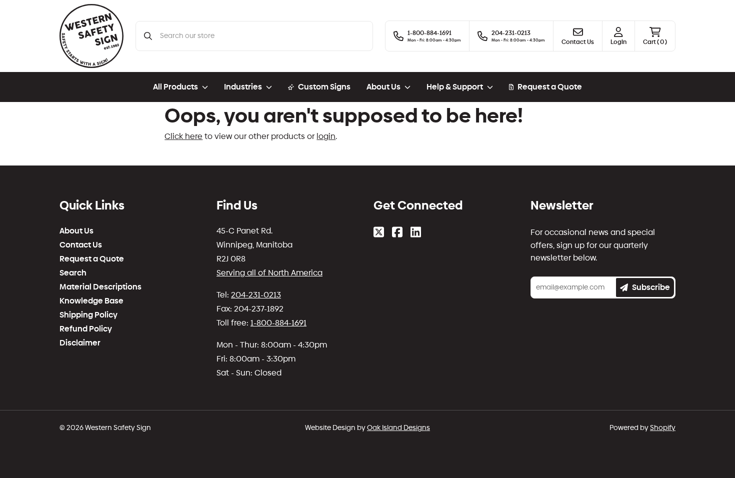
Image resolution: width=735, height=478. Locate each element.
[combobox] (262, 36)
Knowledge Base (92, 301)
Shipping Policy (89, 315)
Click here (183, 136)
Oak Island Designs (398, 428)
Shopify (663, 428)
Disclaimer (80, 343)
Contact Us (81, 245)
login (326, 136)
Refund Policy (86, 329)
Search (73, 273)
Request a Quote (550, 87)
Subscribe (651, 287)
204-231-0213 (256, 295)
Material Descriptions (101, 287)
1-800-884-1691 (278, 323)
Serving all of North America (269, 273)
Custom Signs (324, 87)
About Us (77, 231)
